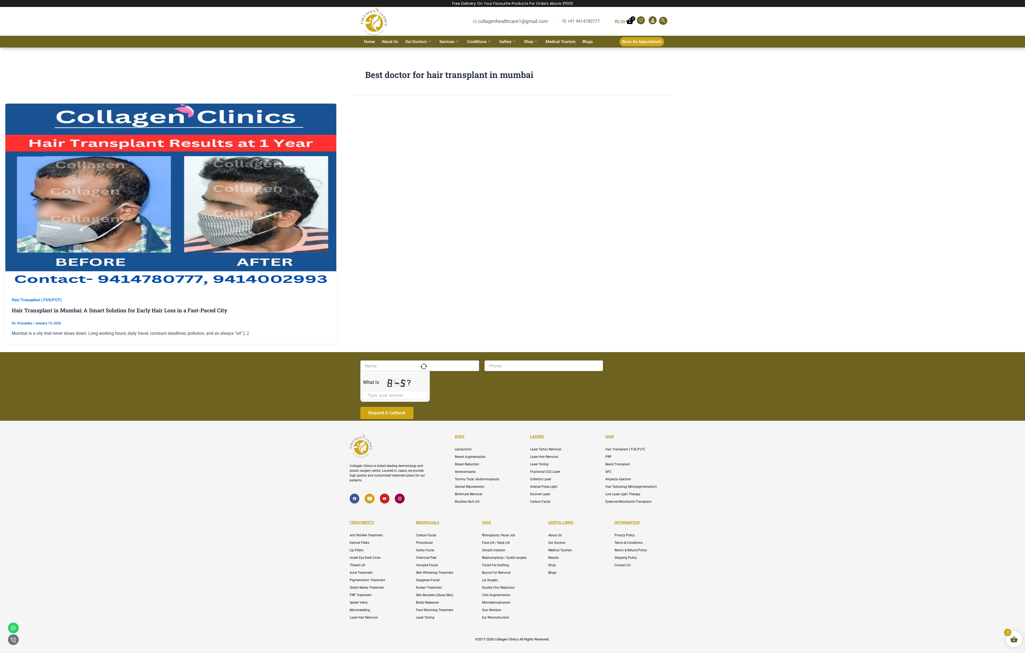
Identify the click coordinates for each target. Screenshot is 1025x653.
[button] (663, 21)
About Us (390, 41)
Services (447, 41)
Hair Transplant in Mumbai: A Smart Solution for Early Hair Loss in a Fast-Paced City (119, 310)
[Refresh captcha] (423, 366)
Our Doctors (416, 41)
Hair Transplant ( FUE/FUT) (37, 299)
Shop (528, 41)
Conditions (477, 41)
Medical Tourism (560, 41)
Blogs (587, 41)
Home (369, 41)
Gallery (505, 41)
